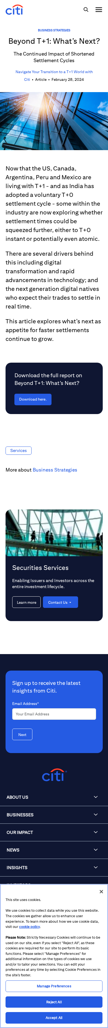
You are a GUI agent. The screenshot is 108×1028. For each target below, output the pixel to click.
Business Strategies (54, 30)
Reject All (53, 1002)
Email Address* (25, 703)
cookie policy (29, 927)
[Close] (101, 892)
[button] (54, 797)
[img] (86, 9)
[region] (54, 956)
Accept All (54, 1018)
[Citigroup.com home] (54, 775)
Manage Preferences (54, 986)
